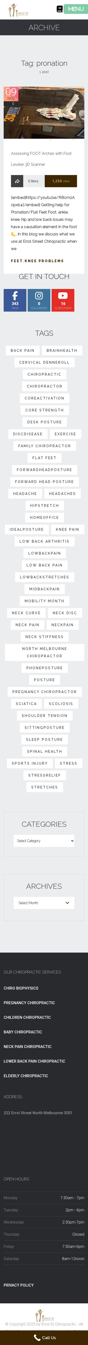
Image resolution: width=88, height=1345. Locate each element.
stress (68, 763)
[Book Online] (60, 10)
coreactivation (45, 398)
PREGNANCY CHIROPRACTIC (29, 1003)
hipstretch (44, 506)
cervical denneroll (44, 362)
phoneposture (44, 668)
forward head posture (44, 482)
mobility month (45, 601)
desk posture (44, 422)
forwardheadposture (44, 470)
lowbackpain (44, 553)
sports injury (30, 763)
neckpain (63, 625)
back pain (23, 350)
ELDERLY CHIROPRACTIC (26, 1076)
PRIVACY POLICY (19, 1285)
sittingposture (45, 728)
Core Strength (44, 410)
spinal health (44, 751)
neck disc (65, 613)
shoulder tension (45, 716)
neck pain (28, 625)
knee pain (67, 529)
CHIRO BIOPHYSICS (21, 988)
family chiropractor (44, 446)
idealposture (27, 529)
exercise (65, 434)
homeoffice (44, 517)
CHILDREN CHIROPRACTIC (27, 1017)
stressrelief (44, 775)
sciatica (26, 704)
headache (25, 494)
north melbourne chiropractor (44, 652)
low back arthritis (45, 541)
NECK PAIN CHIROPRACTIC (28, 1046)
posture (44, 680)
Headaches (62, 494)
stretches (44, 787)
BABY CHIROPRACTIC (23, 1032)
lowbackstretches (44, 577)
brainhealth (62, 350)
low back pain (45, 565)
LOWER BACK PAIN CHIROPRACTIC (34, 1061)
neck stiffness (44, 637)
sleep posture (44, 740)
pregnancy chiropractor (44, 692)
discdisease (28, 434)
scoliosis (61, 704)
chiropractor (45, 386)
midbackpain (44, 589)
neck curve (26, 613)
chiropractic (45, 374)
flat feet (45, 458)
